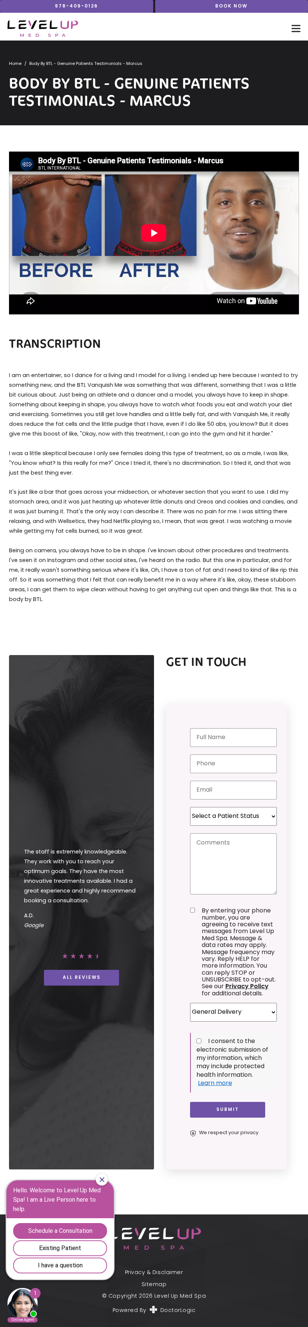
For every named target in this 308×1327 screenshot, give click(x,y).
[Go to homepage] (142, 29)
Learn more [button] (215, 1084)
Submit (227, 1110)
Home (15, 64)
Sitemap (154, 1285)
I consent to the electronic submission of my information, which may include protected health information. (232, 1058)
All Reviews (82, 977)
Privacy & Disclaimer (154, 1273)
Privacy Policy (247, 987)
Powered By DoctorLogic (154, 1310)
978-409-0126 (76, 6)
